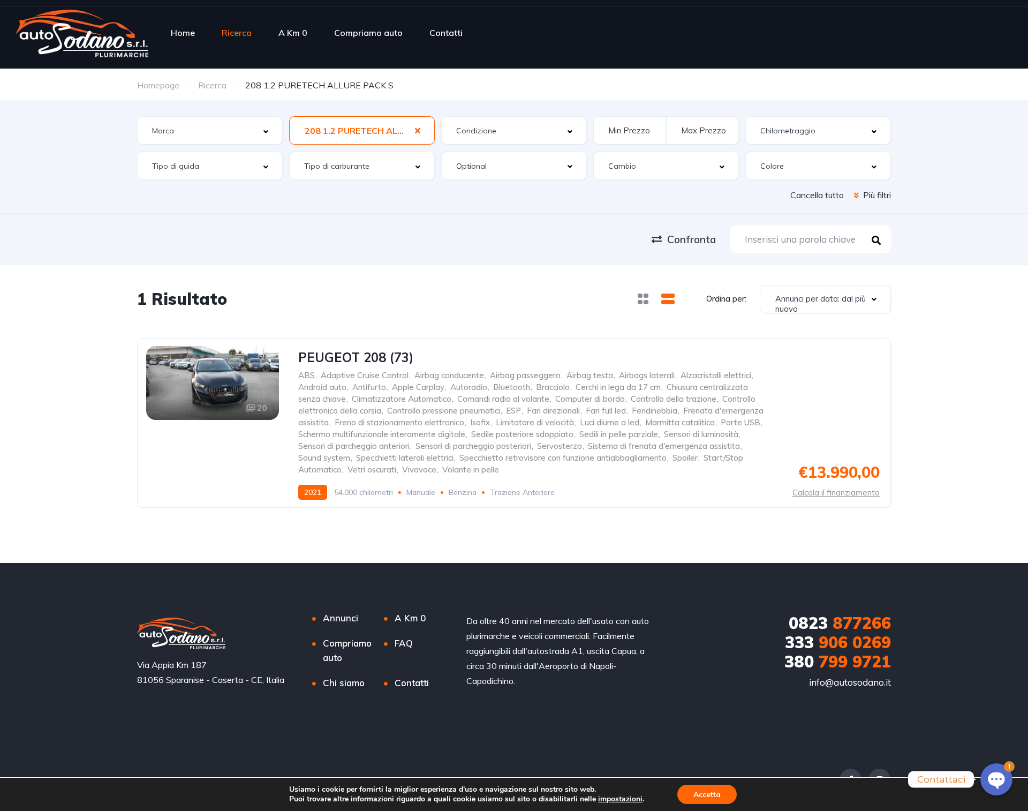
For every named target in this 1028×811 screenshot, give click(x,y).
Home (183, 32)
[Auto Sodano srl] (82, 32)
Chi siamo (344, 682)
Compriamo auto (368, 32)
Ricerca (237, 32)
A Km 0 (292, 32)
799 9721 (837, 661)
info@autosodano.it (850, 682)
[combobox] (210, 130)
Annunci (340, 618)
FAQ (404, 643)
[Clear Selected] (417, 130)
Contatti (446, 32)
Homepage (158, 85)
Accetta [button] (707, 794)
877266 (840, 623)
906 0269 (838, 642)
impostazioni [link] (620, 799)
